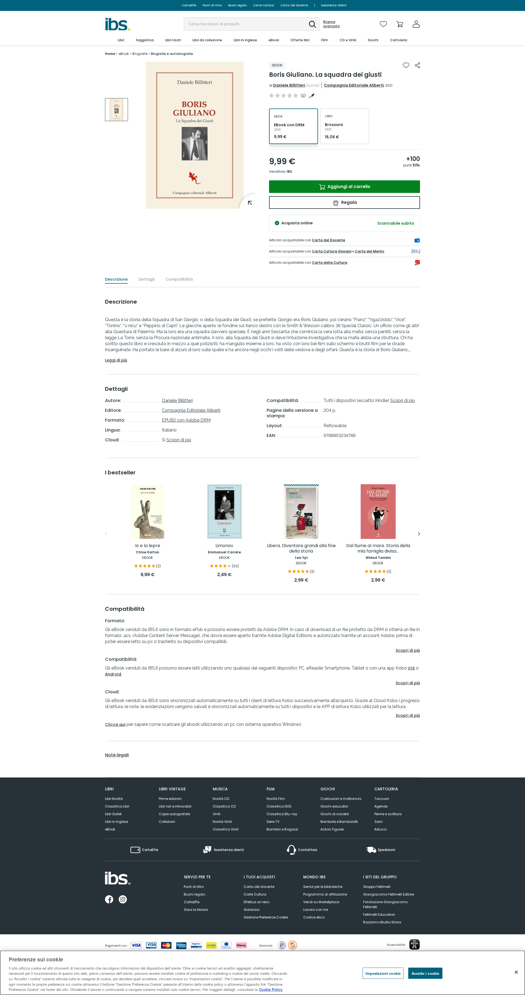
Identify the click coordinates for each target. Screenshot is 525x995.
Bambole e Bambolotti (339, 821)
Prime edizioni (170, 798)
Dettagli (146, 279)
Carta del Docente (328, 240)
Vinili (216, 814)
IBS (289, 171)
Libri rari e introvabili (175, 806)
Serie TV (273, 821)
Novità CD (221, 798)
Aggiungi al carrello (348, 186)
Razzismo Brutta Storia (382, 922)
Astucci (380, 829)
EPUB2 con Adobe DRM (186, 420)
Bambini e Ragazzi (282, 829)
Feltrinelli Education (379, 914)
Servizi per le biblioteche (322, 886)
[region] (262, 972)
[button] (312, 24)
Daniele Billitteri (289, 85)
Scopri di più (179, 439)
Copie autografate (174, 814)
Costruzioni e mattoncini (340, 798)
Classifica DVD (279, 806)
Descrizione (116, 279)
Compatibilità (179, 279)
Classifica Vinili (225, 829)
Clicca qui (115, 724)
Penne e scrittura (388, 814)
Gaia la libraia (196, 909)
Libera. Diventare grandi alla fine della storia (301, 548)
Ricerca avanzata (331, 24)
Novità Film (276, 798)
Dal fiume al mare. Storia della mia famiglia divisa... (378, 548)
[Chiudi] (516, 972)
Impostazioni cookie (383, 973)
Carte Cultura (263, 5)
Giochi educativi (334, 806)
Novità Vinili (222, 821)
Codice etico (314, 917)
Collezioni (167, 821)
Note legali (117, 755)
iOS (411, 668)
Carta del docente (294, 5)
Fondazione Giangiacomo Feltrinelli (385, 904)
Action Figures (332, 829)
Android (113, 674)
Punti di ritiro (212, 5)
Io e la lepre (147, 546)
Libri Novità (114, 798)
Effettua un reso (256, 902)
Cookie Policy (270, 989)
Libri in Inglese (116, 821)
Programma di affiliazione (325, 894)
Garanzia (251, 909)
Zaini (378, 821)
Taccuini (381, 798)
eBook (110, 829)
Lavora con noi (315, 909)
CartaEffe (189, 5)
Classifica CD (224, 806)
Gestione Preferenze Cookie (266, 917)
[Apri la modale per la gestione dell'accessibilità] (414, 944)
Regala (348, 202)
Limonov (224, 546)
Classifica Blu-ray (282, 814)
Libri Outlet (113, 814)
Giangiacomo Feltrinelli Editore (388, 894)
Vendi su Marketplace (321, 902)
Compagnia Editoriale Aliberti (354, 85)
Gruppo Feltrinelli (376, 886)
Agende (380, 806)
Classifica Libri (117, 806)
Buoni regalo (237, 5)
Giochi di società (334, 814)
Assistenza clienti (333, 5)
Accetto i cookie (425, 973)
